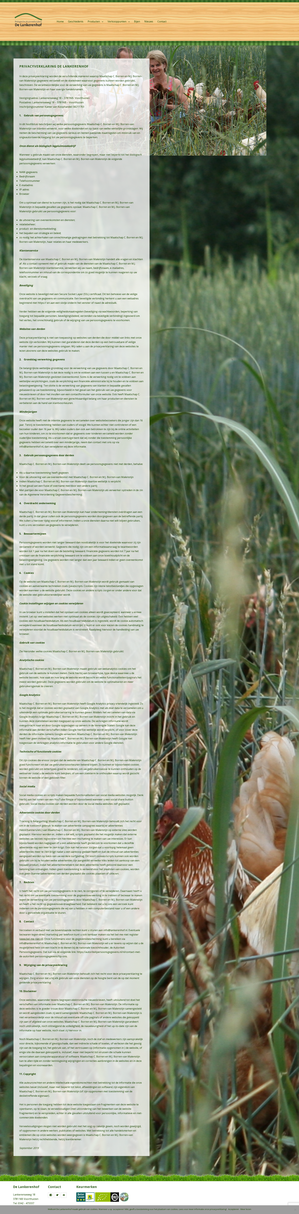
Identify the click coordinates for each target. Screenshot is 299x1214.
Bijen (137, 21)
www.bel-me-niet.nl (31, 939)
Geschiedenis (75, 21)
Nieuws (148, 21)
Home (60, 21)
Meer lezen (245, 1209)
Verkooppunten (117, 21)
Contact (161, 21)
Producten (94, 21)
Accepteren (233, 1209)
